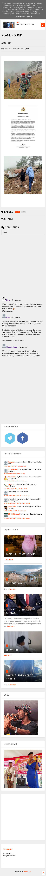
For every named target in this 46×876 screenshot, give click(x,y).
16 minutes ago (23, 481)
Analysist (11, 462)
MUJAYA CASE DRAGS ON (25, 24)
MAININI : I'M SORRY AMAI (21, 553)
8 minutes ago (21, 473)
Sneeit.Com (27, 871)
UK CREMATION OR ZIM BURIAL (12, 496)
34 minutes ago (26, 518)
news (18, 22)
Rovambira (12, 477)
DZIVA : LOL (12, 650)
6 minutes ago (22, 466)
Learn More (20, 17)
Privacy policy (7, 849)
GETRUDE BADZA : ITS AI (10, 466)
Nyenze (11, 484)
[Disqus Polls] (23, 265)
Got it (29, 17)
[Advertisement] (23, 817)
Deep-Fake (12, 506)
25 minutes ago (26, 496)
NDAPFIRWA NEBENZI (10, 473)
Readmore (9, 560)
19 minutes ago (23, 488)
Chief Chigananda (14, 514)
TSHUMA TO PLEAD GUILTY (11, 488)
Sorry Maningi (13, 469)
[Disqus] (23, 326)
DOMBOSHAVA (14, 583)
